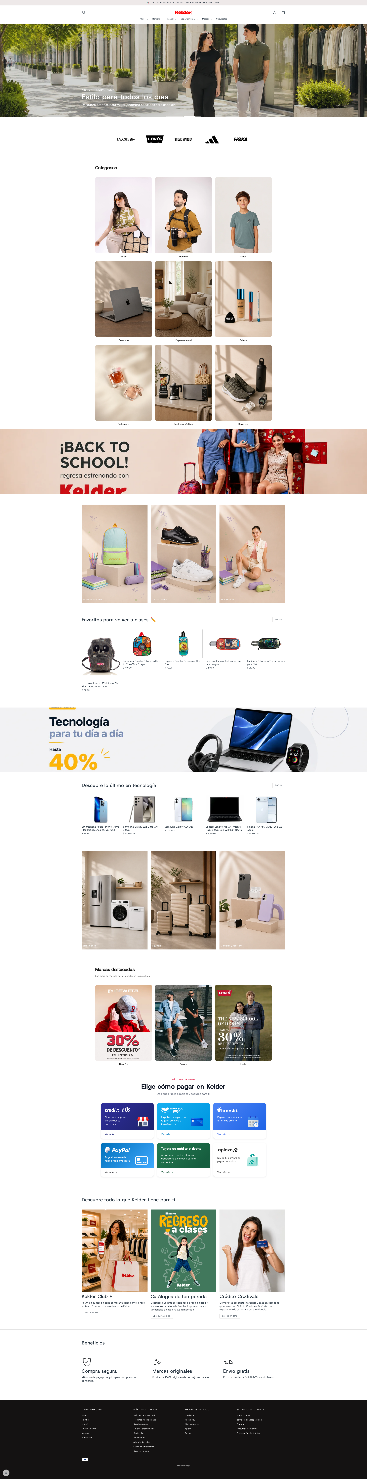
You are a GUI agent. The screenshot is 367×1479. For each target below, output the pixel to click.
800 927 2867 (243, 1415)
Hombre (156, 18)
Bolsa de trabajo (141, 1451)
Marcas (206, 18)
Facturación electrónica (248, 1433)
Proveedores (139, 1437)
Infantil (170, 18)
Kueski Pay (190, 1419)
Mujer (143, 18)
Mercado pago (192, 1424)
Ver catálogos (162, 1316)
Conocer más (92, 1312)
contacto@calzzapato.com (250, 1419)
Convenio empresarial (144, 1446)
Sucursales (221, 18)
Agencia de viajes (141, 1442)
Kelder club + (139, 1433)
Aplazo (188, 1428)
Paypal (188, 1433)
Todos (279, 619)
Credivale (189, 1415)
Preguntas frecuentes (247, 1428)
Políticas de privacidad (144, 1415)
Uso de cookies (140, 1424)
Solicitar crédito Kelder (144, 1428)
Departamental (188, 18)
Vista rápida (100, 677)
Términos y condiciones (144, 1419)
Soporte (241, 1424)
